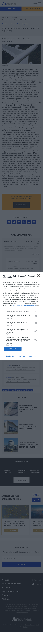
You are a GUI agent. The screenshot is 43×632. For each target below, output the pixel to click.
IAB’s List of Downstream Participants (24, 305)
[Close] (39, 276)
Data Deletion (10, 356)
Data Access (21, 356)
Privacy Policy (32, 356)
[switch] (35, 316)
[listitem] (21, 312)
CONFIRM (12, 349)
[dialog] (21, 316)
